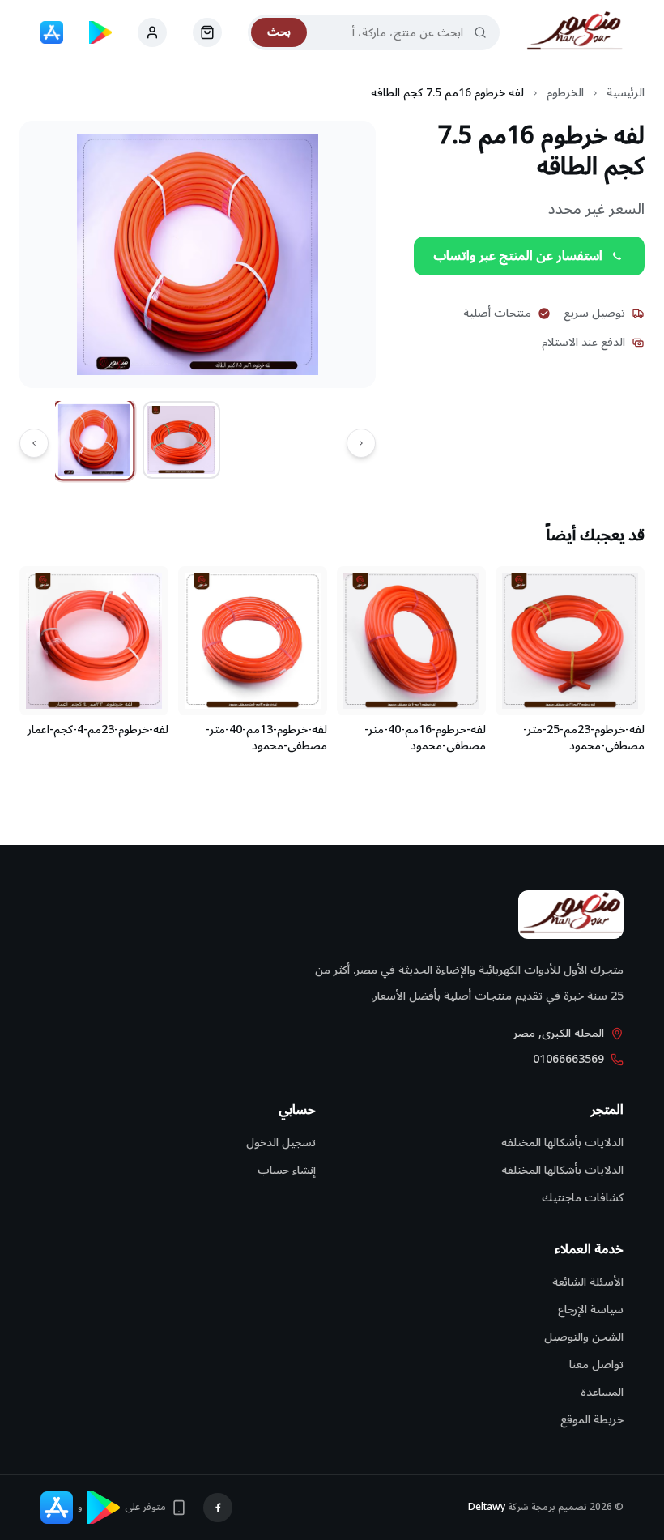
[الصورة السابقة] (361, 443)
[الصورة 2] (181, 440)
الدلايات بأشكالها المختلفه (562, 1142)
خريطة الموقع (592, 1419)
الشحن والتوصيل (584, 1337)
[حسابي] (207, 32)
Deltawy (486, 1507)
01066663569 (568, 1060)
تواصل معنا (596, 1364)
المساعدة (602, 1392)
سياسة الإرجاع (591, 1309)
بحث (279, 32)
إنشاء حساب (287, 1170)
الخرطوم (565, 93)
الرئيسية (626, 93)
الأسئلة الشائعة (588, 1282)
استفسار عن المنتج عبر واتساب (517, 256)
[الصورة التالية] (34, 443)
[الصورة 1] (94, 440)
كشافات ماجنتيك (583, 1197)
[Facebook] (217, 1507)
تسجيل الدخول (281, 1142)
